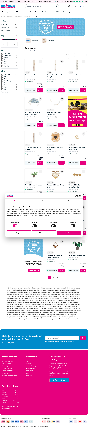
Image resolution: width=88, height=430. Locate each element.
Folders (58, 12)
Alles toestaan (69, 233)
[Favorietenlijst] (72, 6)
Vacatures (28, 363)
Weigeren (19, 233)
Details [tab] (44, 201)
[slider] (2, 39)
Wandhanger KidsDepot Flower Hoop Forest (54, 256)
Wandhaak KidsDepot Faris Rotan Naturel (76, 148)
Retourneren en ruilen (7, 368)
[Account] (69, 6)
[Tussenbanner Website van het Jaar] (33, 256)
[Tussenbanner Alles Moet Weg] (77, 111)
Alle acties (19, 12)
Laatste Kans (49, 12)
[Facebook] (71, 421)
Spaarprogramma (68, 12)
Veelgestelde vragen (7, 363)
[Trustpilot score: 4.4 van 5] (80, 1)
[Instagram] (76, 421)
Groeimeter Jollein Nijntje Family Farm (55, 76)
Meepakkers (29, 12)
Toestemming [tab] (18, 201)
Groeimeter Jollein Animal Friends (33, 148)
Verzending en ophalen (8, 366)
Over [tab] (69, 201)
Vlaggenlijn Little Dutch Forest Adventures (32, 113)
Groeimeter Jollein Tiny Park (75, 76)
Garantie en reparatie (7, 370)
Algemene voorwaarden (29, 426)
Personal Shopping (31, 366)
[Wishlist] (40, 61)
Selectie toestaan (44, 233)
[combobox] (83, 6)
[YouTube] (80, 421)
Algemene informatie (7, 361)
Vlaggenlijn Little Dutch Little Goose (54, 113)
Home (3, 16)
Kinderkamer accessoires (23, 16)
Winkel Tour (29, 375)
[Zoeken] (56, 6)
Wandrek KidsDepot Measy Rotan (55, 186)
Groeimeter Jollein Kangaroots (31, 76)
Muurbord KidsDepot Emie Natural (55, 148)
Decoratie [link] (34, 16)
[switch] (34, 225)
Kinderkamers (10, 16)
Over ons (28, 361)
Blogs (27, 373)
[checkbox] (2, 54)
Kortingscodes (29, 370)
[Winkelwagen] (75, 6)
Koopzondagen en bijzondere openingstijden (10, 407)
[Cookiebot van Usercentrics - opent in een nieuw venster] (73, 196)
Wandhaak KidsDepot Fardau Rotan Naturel (75, 186)
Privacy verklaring (43, 426)
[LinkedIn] (85, 421)
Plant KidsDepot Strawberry (33, 185)
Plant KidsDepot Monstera (76, 255)
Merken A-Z (39, 12)
